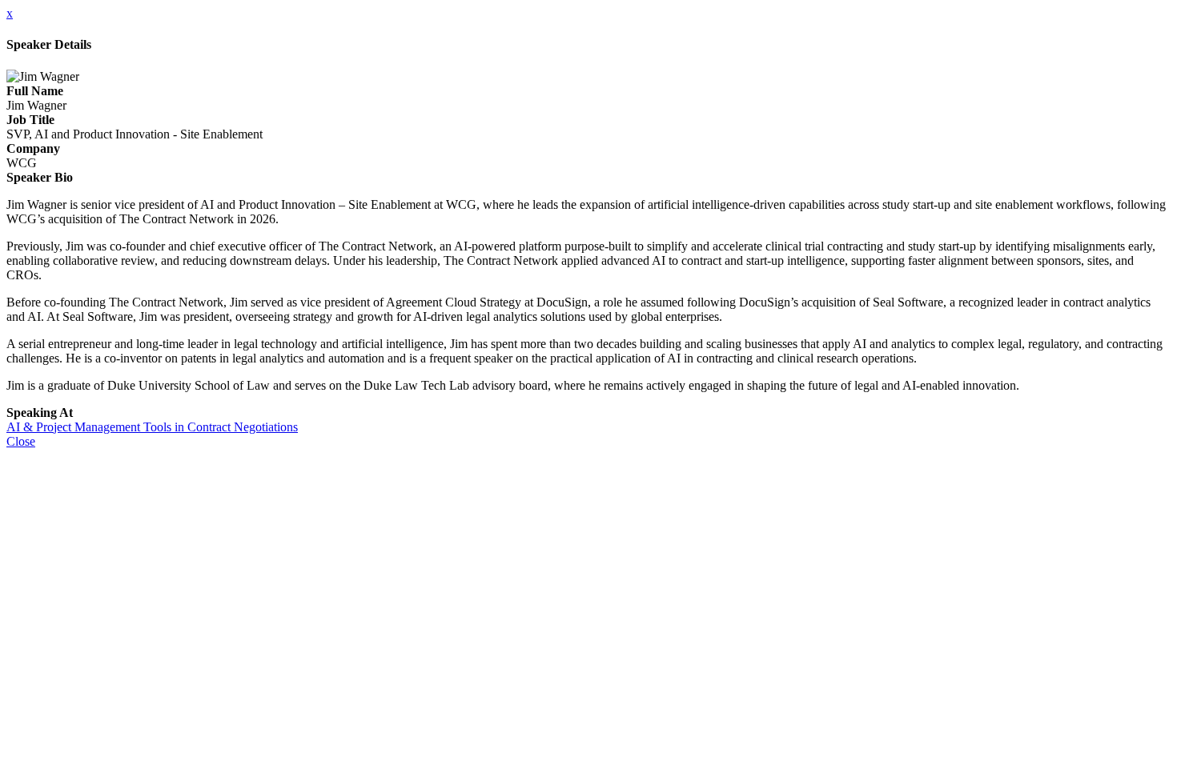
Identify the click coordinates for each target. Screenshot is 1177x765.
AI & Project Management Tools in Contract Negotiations (152, 427)
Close (20, 441)
